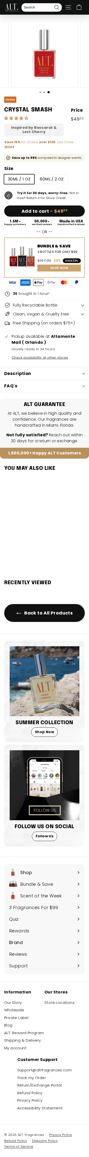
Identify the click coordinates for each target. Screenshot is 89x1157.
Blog (8, 1025)
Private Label (16, 1017)
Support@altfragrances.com (44, 1070)
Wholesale (14, 1010)
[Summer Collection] (44, 681)
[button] (16, 118)
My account (15, 1048)
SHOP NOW (59, 268)
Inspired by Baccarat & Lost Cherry (34, 130)
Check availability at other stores (40, 357)
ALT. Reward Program (24, 1032)
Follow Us (45, 836)
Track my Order (31, 1077)
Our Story (13, 1002)
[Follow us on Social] (44, 785)
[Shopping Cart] (79, 7)
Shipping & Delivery (22, 1040)
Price (77, 110)
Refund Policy (30, 1092)
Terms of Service (18, 1146)
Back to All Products (48, 613)
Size (8, 168)
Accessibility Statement (40, 1108)
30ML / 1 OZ (19, 179)
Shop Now (44, 731)
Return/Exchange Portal (39, 1085)
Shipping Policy (45, 1140)
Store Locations (59, 1002)
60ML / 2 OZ (52, 179)
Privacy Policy (30, 1100)
